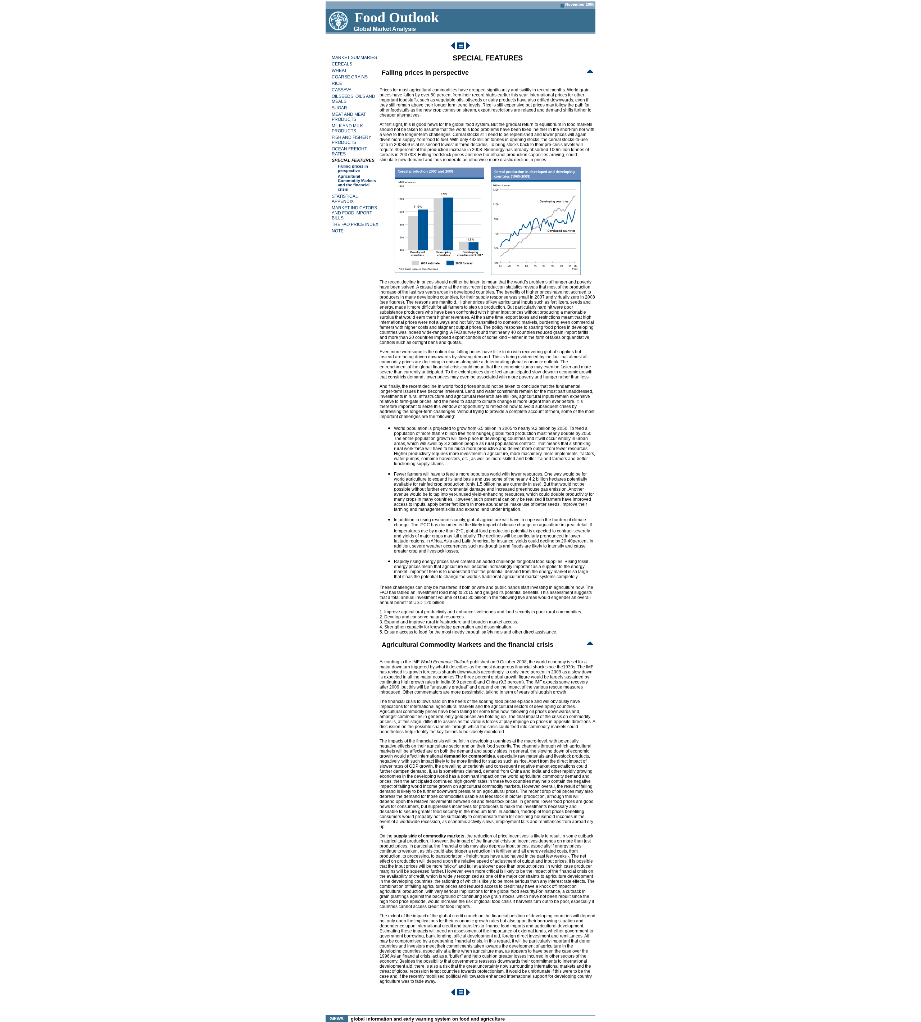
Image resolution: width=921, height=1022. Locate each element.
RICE (337, 83)
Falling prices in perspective (353, 168)
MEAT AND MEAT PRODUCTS (349, 117)
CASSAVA (341, 89)
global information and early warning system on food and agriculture (428, 1019)
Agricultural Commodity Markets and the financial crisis (357, 182)
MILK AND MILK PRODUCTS (347, 128)
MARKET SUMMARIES (354, 57)
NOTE (338, 230)
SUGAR (339, 107)
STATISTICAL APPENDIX (345, 199)
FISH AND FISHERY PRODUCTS (351, 140)
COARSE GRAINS (350, 77)
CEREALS (342, 64)
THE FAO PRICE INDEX (355, 224)
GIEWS (337, 1018)
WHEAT (339, 70)
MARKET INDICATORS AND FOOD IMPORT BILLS (354, 213)
